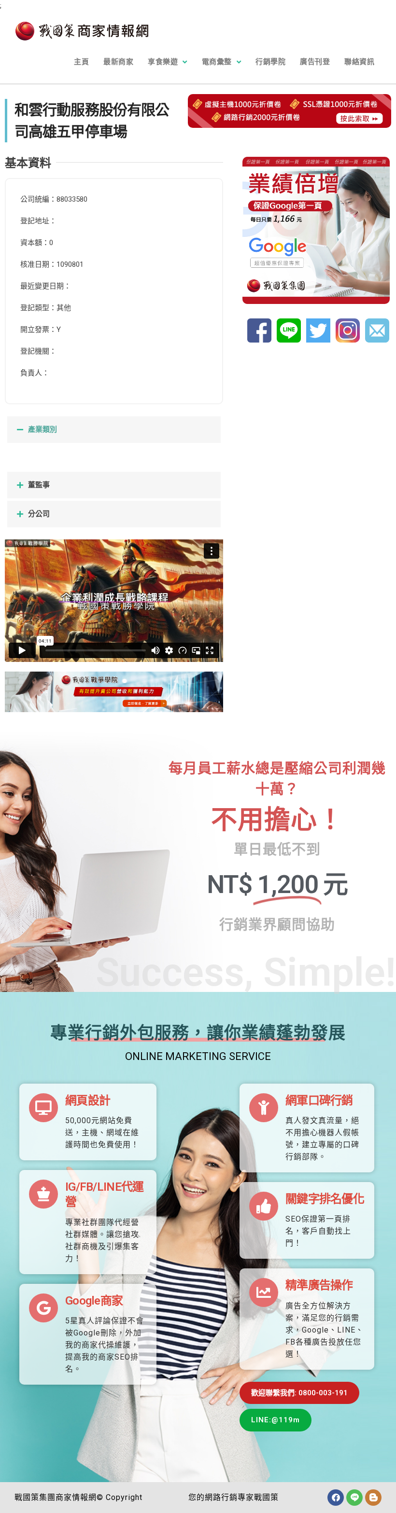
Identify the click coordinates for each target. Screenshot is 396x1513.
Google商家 (94, 1300)
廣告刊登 (315, 61)
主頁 (81, 61)
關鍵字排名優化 (324, 1199)
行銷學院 (270, 61)
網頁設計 (87, 1100)
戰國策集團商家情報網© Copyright (78, 1497)
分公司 (39, 513)
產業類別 (42, 429)
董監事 (39, 485)
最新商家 (118, 61)
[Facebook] (335, 1497)
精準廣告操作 (319, 1285)
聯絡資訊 (359, 61)
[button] (114, 429)
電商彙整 (217, 61)
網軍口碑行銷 (319, 1100)
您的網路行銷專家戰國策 (233, 1497)
